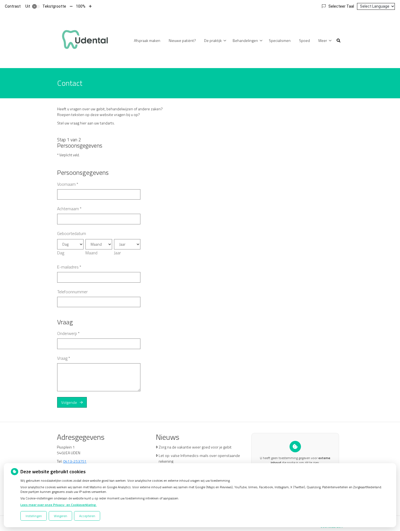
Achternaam (69, 208)
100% (80, 6)
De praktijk (213, 40)
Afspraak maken (147, 40)
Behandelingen (245, 40)
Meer (322, 40)
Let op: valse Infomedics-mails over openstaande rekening (199, 458)
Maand (91, 252)
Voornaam (67, 184)
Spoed (304, 40)
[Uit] (36, 6)
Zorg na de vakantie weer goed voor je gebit (195, 447)
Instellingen (34, 515)
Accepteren (87, 515)
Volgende (69, 402)
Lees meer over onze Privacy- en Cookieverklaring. (58, 504)
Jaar (117, 252)
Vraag (63, 358)
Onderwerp (68, 333)
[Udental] (84, 40)
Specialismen (280, 40)
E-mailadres (69, 267)
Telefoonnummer (72, 291)
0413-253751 (75, 461)
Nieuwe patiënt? (182, 40)
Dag (60, 252)
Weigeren (60, 515)
